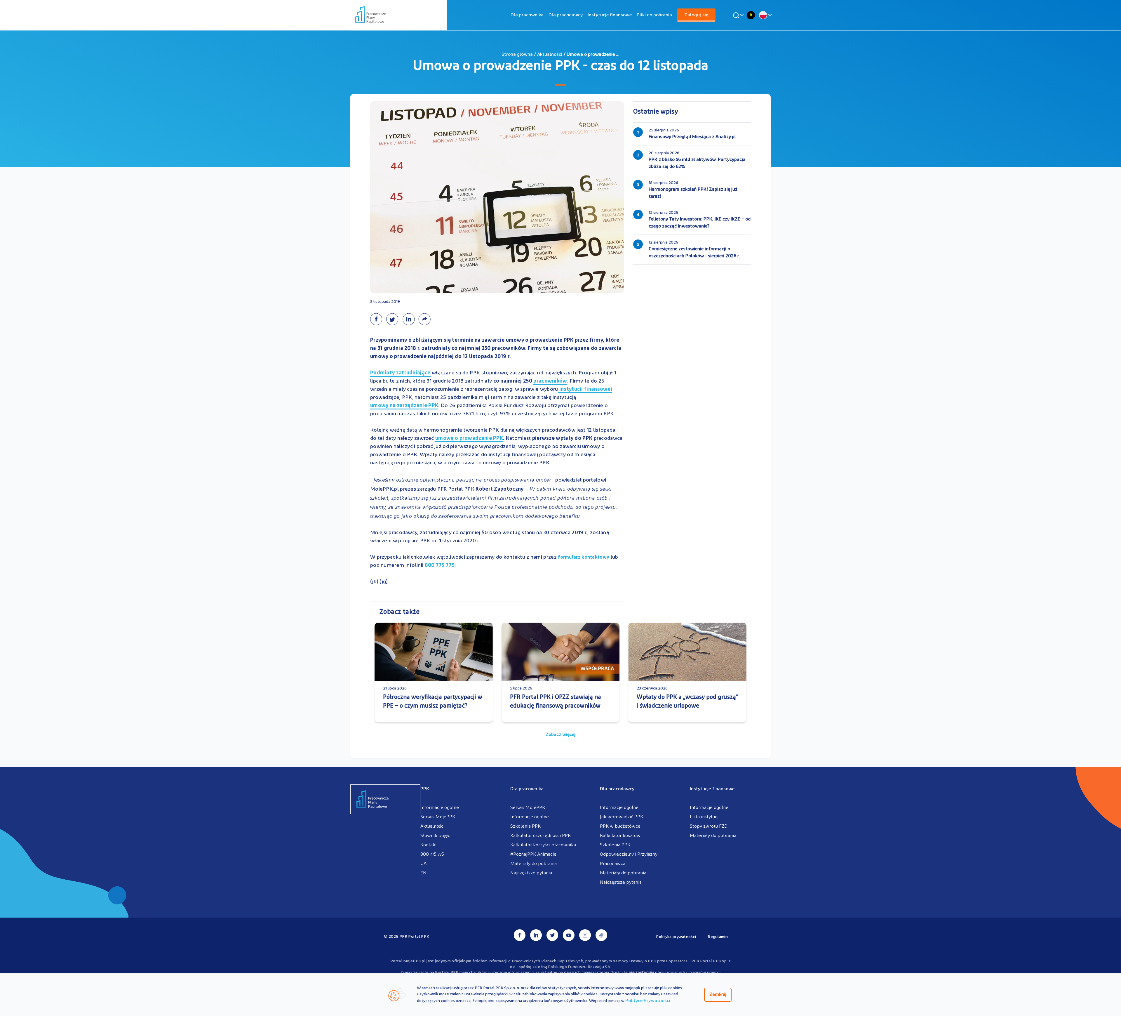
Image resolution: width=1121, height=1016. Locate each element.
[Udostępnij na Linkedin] (410, 319)
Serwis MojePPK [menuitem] (437, 817)
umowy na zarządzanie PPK (404, 406)
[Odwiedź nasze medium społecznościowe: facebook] (519, 935)
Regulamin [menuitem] (718, 937)
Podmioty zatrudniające (400, 374)
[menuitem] (527, 15)
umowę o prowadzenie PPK (469, 438)
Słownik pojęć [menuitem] (435, 835)
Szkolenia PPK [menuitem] (525, 826)
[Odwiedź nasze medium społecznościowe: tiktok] (601, 935)
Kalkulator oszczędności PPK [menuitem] (540, 835)
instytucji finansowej (585, 389)
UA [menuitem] (423, 864)
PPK (424, 789)
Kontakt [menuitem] (428, 845)
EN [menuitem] (423, 873)
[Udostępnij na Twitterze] (394, 319)
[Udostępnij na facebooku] (378, 319)
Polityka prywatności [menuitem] (676, 937)
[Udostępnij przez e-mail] (425, 319)
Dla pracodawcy (566, 15)
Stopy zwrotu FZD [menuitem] (708, 826)
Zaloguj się (696, 15)
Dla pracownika (527, 15)
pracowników (550, 382)
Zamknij (717, 994)
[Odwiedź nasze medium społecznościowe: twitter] (552, 935)
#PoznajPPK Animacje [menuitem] (533, 854)
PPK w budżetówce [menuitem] (620, 826)
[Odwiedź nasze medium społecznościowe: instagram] (585, 935)
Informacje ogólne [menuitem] (439, 807)
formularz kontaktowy (583, 557)
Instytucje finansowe (610, 15)
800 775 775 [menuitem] (432, 854)
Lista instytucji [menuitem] (705, 817)
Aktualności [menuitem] (432, 826)
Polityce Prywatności (647, 1000)
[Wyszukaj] (737, 15)
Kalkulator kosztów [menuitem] (620, 835)
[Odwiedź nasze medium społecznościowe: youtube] (569, 935)
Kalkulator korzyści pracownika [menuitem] (543, 845)
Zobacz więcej (560, 734)
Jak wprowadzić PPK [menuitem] (621, 817)
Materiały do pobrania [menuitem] (533, 864)
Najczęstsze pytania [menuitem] (531, 873)
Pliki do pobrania (654, 15)
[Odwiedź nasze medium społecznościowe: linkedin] (536, 935)
